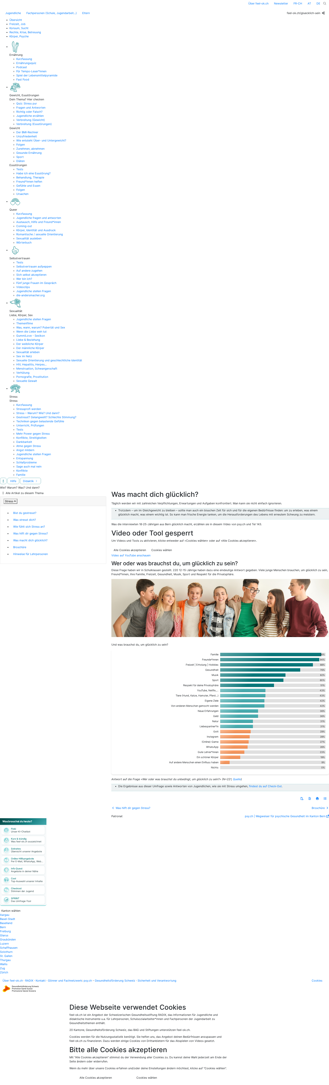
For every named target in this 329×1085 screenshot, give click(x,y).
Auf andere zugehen (29, 270)
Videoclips (23, 287)
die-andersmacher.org (30, 295)
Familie (20, 474)
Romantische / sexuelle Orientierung (39, 234)
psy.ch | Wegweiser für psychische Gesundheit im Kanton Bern (285, 816)
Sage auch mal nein (28, 466)
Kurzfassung (24, 59)
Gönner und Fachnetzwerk (65, 980)
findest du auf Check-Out (265, 786)
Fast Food (22, 79)
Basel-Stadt (7, 919)
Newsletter (281, 3)
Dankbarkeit (24, 442)
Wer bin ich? (24, 278)
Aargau (4, 914)
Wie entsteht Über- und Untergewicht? (41, 140)
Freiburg (5, 931)
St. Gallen (6, 956)
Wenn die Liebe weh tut (31, 331)
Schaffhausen (8, 947)
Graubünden (8, 939)
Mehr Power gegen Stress (33, 433)
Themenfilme (24, 323)
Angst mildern (25, 450)
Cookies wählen (161, 550)
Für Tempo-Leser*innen (31, 71)
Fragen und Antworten (30, 107)
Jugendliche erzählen (30, 115)
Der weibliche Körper (29, 344)
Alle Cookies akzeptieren (130, 550)
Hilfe (13, 481)
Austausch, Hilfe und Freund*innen (38, 222)
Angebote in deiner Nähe (24, 871)
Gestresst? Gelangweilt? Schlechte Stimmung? (46, 417)
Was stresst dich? (24, 519)
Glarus (4, 935)
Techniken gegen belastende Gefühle (40, 421)
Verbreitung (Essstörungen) (34, 124)
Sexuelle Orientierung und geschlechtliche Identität (49, 360)
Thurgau (5, 960)
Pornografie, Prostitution (32, 376)
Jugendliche (13, 13)
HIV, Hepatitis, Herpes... (31, 364)
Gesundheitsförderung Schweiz (115, 980)
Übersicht (15, 20)
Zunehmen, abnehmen (30, 148)
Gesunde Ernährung (29, 152)
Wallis (3, 964)
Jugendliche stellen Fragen (33, 291)
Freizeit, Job (17, 24)
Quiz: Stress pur (26, 103)
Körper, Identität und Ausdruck (36, 230)
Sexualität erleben (28, 352)
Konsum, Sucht (18, 28)
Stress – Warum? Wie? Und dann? (37, 413)
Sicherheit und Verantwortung (157, 980)
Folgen (20, 144)
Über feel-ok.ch (258, 3)
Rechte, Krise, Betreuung (25, 32)
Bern (3, 927)
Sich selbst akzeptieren (31, 274)
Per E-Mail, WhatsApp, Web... (27, 861)
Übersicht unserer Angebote (26, 851)
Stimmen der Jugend (22, 891)
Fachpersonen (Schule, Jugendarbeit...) (51, 13)
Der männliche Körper (30, 348)
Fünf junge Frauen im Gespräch (36, 283)
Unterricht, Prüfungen (30, 425)
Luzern (4, 943)
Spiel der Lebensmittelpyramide (36, 75)
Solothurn (6, 951)
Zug (2, 968)
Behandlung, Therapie (30, 177)
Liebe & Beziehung (28, 339)
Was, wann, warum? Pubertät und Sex (40, 327)
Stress (9, 501)
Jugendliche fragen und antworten (38, 218)
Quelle (237, 779)
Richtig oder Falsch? (29, 111)
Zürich (4, 972)
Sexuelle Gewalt (26, 381)
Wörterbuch (24, 242)
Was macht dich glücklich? (30, 540)
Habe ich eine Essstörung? (33, 173)
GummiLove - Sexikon (30, 335)
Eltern (86, 13)
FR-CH (298, 3)
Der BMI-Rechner (27, 132)
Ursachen (22, 194)
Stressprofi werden (28, 409)
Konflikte (22, 470)
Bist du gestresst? (24, 513)
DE (318, 3)
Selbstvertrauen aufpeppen (34, 266)
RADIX (29, 980)
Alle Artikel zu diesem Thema (25, 493)
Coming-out (24, 226)
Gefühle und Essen (28, 185)
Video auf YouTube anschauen (130, 555)
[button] (302, 798)
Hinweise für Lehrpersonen (30, 554)
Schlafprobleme (26, 462)
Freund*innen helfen (29, 181)
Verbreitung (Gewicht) (30, 120)
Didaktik (29, 481)
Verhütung (22, 372)
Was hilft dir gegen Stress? (30, 533)
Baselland (6, 923)
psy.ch (88, 980)
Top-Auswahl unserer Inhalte (27, 881)
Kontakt (41, 980)
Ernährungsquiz (26, 63)
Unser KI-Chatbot (20, 831)
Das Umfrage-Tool (21, 901)
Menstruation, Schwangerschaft (36, 368)
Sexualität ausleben (28, 238)
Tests (19, 169)
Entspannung (24, 458)
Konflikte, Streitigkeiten (31, 437)
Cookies (317, 980)
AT (309, 3)
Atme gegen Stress (28, 446)
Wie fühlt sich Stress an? (29, 526)
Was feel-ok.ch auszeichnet (26, 841)
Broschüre (19, 547)
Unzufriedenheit (26, 136)
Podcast (21, 67)
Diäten (20, 161)
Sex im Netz (24, 356)
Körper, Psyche (19, 36)
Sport (20, 157)
